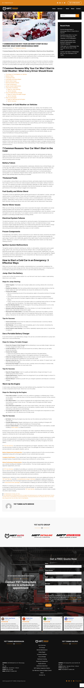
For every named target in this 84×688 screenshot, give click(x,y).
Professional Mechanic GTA (34, 496)
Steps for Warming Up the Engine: (16, 99)
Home (54, 8)
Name (47, 563)
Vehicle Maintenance (42, 650)
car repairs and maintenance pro (29, 495)
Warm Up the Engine (11, 97)
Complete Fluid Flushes (8, 457)
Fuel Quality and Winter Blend (13, 79)
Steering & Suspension (42, 661)
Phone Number (49, 570)
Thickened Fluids (10, 77)
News (67, 8)
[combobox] (46, 573)
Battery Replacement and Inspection (12, 452)
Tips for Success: (11, 91)
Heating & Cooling (42, 659)
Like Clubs (28, 618)
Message (47, 583)
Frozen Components (11, 84)
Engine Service (42, 663)
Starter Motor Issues (11, 81)
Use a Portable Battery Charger (14, 92)
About (72, 8)
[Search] (77, 15)
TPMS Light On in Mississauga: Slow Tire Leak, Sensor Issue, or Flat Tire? (69, 48)
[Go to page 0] (41, 631)
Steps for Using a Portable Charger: (16, 94)
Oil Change (42, 647)
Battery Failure (9, 76)
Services (59, 8)
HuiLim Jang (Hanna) (52, 618)
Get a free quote (74, 2)
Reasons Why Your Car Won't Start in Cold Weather (16, 498)
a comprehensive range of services (26, 479)
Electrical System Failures (12, 82)
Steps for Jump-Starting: (13, 89)
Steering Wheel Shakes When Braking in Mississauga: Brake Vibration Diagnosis (68, 42)
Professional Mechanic (22, 496)
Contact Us (42, 675)
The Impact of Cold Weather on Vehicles (16, 74)
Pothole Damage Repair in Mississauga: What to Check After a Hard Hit (69, 31)
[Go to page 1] (42, 631)
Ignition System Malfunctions (13, 86)
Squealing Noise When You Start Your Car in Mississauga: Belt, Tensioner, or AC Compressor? (68, 36)
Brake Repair (42, 652)
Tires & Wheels (42, 656)
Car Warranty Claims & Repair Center (42, 670)
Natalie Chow (71, 618)
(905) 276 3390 (9, 669)
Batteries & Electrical (42, 666)
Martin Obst (8, 618)
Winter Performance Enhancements (12, 462)
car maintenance (7, 495)
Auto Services (42, 645)
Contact (78, 8)
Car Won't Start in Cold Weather (9, 496)
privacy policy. (73, 597)
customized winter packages (12, 482)
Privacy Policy (71, 599)
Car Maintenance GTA (17, 495)
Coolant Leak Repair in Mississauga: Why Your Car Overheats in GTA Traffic (69, 53)
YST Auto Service (8, 445)
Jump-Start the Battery (12, 87)
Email (46, 577)
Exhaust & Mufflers (42, 654)
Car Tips (18, 493)
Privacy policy (78, 681)
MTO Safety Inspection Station (42, 668)
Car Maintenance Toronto (9, 493)
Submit (48, 605)
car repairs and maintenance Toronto (45, 495)
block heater (15, 427)
